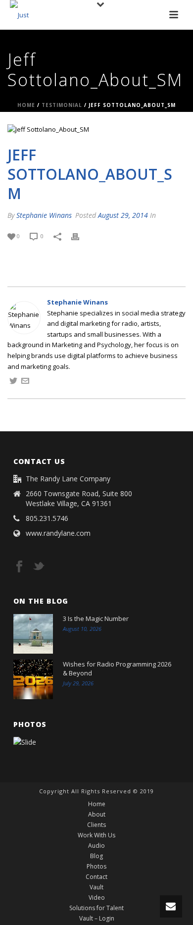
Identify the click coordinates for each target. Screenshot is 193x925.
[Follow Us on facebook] (19, 567)
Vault (96, 887)
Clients (96, 825)
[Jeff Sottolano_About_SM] (96, 129)
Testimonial (62, 105)
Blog (96, 856)
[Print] (80, 236)
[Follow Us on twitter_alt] (39, 567)
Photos (96, 867)
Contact (96, 877)
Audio (96, 846)
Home (26, 105)
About (96, 815)
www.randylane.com (58, 533)
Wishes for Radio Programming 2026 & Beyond (117, 668)
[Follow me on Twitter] (13, 382)
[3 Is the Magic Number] (33, 634)
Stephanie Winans (44, 215)
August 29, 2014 (123, 215)
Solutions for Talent (96, 908)
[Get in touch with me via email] (25, 382)
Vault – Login (96, 919)
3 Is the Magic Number (96, 618)
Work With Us (96, 835)
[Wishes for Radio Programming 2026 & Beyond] (33, 679)
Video (97, 898)
